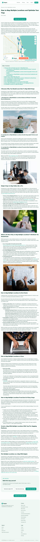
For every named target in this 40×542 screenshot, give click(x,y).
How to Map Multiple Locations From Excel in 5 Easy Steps (16, 81)
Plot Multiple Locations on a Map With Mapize (13, 84)
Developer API (23, 522)
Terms (22, 527)
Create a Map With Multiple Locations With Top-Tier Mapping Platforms (18, 82)
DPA (22, 532)
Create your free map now (20, 19)
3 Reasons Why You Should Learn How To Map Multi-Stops (16, 67)
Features (18, 2)
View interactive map (20, 488)
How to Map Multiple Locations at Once (12, 80)
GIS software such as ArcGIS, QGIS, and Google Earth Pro (14, 245)
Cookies (22, 530)
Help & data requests (5, 532)
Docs (28, 2)
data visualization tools (13, 155)
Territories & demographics (25, 513)
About (3, 527)
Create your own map (31, 488)
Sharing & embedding (24, 515)
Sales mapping (23, 517)
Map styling (23, 508)
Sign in (32, 2)
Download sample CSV (8, 488)
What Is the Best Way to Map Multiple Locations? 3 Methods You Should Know (20, 77)
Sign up (36, 2)
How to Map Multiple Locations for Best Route (13, 79)
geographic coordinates (28, 199)
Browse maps (23, 520)
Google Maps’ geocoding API (31, 442)
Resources (3, 7)
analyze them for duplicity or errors (20, 202)
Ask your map (23, 510)
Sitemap (22, 535)
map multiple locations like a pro (8, 193)
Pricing (23, 2)
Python (4, 260)
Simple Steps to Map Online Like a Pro (12, 76)
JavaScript (35, 258)
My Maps (15, 436)
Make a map (23, 505)
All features (23, 518)
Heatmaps (5, 381)
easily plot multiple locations (28, 461)
